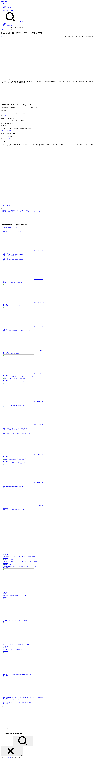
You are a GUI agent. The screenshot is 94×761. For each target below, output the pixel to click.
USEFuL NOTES (4, 1)
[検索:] (7, 745)
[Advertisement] (47, 93)
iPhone (4, 24)
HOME (4, 23)
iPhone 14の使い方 (7, 25)
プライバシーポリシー (8, 731)
